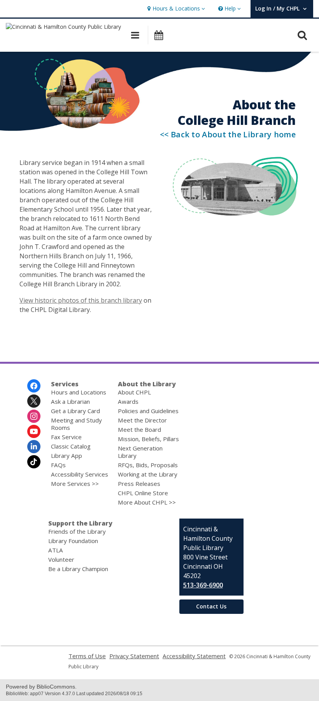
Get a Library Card (75, 411)
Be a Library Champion (78, 569)
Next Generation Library (140, 451)
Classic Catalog (71, 446)
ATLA (55, 550)
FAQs (58, 465)
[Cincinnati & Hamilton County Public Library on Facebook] (33, 386)
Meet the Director (142, 420)
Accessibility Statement (194, 656)
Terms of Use (87, 656)
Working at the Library (147, 474)
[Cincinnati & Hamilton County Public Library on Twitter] (33, 401)
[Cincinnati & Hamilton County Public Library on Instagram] (33, 416)
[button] (175, 9)
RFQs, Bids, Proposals (148, 465)
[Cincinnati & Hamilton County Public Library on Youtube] (33, 431)
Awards (128, 401)
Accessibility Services (79, 474)
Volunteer (61, 559)
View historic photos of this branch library (80, 300)
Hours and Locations (78, 392)
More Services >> (75, 483)
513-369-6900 (203, 585)
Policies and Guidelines (148, 411)
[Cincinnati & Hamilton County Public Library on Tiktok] (33, 461)
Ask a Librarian (70, 401)
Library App (66, 455)
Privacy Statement (134, 656)
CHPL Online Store (143, 493)
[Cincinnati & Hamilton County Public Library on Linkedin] (33, 446)
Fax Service (66, 437)
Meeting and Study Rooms (76, 423)
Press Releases (139, 483)
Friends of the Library (77, 531)
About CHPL (134, 392)
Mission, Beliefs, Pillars (148, 439)
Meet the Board (139, 429)
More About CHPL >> (147, 502)
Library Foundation (73, 541)
